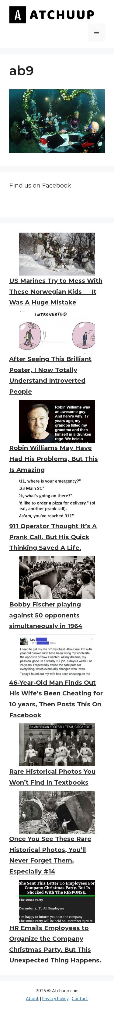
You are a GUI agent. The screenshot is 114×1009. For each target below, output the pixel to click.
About (32, 999)
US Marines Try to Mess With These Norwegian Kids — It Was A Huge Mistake (55, 291)
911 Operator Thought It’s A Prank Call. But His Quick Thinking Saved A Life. (53, 536)
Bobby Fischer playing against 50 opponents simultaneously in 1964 (45, 615)
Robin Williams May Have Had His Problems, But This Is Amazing (53, 458)
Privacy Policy (55, 999)
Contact (80, 999)
